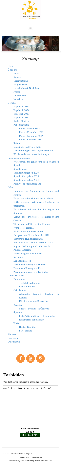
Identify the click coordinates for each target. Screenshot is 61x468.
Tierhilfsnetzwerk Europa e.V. (22, 453)
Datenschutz (36, 457)
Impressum (24, 457)
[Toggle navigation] (30, 27)
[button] (4, 43)
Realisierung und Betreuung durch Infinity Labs (30, 460)
